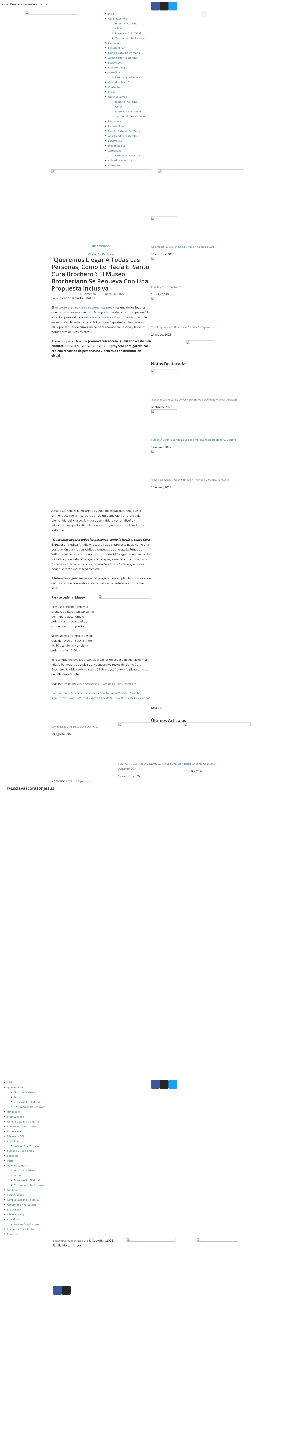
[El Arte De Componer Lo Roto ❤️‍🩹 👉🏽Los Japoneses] (57, 982)
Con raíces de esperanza (166, 287)
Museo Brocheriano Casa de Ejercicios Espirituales (85, 307)
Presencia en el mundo (128, 33)
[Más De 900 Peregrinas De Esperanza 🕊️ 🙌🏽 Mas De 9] (20, 857)
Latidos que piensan (127, 77)
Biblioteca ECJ (116, 67)
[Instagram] (164, 6)
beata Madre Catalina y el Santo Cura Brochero (112, 317)
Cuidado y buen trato (121, 82)
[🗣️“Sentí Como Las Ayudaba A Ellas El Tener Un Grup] (281, 973)
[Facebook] (155, 6)
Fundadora (114, 43)
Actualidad (114, 72)
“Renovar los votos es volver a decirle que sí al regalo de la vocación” (194, 399)
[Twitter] (172, 6)
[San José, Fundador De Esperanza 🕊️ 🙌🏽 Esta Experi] (244, 1002)
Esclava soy (115, 62)
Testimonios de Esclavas (130, 38)
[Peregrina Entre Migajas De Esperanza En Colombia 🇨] (244, 863)
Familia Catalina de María (124, 52)
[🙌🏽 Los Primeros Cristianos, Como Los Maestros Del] (281, 850)
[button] (204, 14)
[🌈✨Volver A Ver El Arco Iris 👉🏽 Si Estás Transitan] (20, 982)
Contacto (114, 87)
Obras (119, 28)
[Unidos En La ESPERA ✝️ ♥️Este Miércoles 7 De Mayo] (57, 824)
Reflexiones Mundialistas (199, 763)
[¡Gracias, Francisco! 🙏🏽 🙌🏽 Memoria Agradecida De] (169, 848)
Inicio (111, 13)
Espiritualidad (116, 48)
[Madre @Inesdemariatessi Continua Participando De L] (132, 857)
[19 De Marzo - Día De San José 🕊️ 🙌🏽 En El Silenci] (207, 967)
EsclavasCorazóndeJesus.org (70, 1240)
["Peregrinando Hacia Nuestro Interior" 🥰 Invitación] (95, 967)
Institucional (101, 246)
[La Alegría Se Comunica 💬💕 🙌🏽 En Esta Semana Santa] (207, 846)
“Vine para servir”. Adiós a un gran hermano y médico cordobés (190, 480)
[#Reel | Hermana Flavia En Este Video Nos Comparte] (132, 947)
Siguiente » (84, 781)
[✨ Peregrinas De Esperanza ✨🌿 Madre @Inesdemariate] (169, 978)
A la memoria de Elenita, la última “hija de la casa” (183, 246)
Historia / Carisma (126, 23)
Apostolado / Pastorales (123, 57)
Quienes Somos (117, 18)
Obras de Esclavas (101, 254)
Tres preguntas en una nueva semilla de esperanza (182, 327)
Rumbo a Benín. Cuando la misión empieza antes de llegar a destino (193, 439)
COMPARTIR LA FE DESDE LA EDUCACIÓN (75, 726)
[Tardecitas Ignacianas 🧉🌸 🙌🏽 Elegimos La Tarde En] (95, 859)
